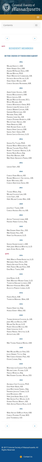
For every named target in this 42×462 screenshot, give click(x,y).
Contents (8, 25)
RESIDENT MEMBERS (21, 48)
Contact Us (28, 456)
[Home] (21, 7)
